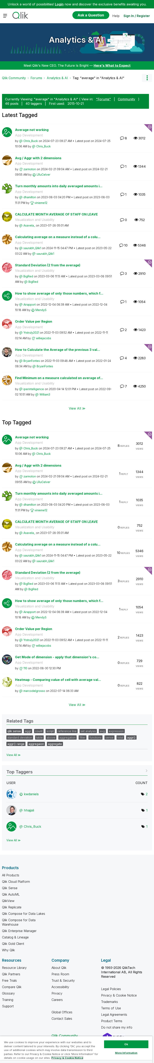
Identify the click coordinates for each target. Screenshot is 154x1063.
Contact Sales (62, 1019)
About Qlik (59, 968)
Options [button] (147, 78)
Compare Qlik (11, 987)
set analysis (88, 731)
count (39, 731)
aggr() (131, 737)
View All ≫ (77, 408)
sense (109, 737)
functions (95, 737)
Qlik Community (14, 78)
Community (126, 99)
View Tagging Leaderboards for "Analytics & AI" (77, 770)
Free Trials (9, 980)
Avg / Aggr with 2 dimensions (38, 158)
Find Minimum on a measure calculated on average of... (59, 378)
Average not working (32, 130)
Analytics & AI (76, 39)
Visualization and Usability (34, 220)
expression (116, 731)
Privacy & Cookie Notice (119, 995)
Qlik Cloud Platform (16, 882)
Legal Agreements (114, 1015)
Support (8, 1006)
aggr (28, 731)
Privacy (57, 993)
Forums (36, 78)
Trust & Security (63, 980)
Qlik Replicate (11, 907)
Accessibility (60, 987)
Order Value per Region (33, 321)
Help (116, 16)
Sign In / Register (137, 16)
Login (59, 4)
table (39, 737)
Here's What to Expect (112, 65)
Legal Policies (111, 989)
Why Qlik (8, 950)
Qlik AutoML (11, 894)
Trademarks (109, 1002)
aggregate (55, 744)
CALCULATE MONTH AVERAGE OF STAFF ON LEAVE (56, 214)
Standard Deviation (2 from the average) (47, 265)
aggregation (67, 737)
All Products (10, 875)
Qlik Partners (11, 974)
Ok (126, 1044)
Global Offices (62, 1012)
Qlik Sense (9, 888)
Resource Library (14, 968)
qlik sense (14, 731)
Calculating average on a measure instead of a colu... (57, 237)
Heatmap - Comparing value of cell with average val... (58, 680)
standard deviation (19, 737)
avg (102, 731)
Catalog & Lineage (15, 937)
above (51, 737)
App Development (29, 135)
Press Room (60, 974)
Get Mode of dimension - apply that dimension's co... (57, 657)
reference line (67, 731)
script (50, 731)
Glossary (8, 993)
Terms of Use (111, 1008)
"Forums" (103, 99)
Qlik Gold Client (13, 944)
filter (82, 737)
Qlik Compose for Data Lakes (23, 914)
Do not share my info (117, 1027)
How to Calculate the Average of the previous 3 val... (57, 350)
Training (7, 1000)
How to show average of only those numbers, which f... (59, 293)
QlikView (8, 901)
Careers (57, 1000)
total (120, 737)
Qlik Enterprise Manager (19, 931)
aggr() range (15, 744)
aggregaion (36, 744)
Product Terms (111, 1021)
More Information (126, 1052)
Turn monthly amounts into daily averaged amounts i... (58, 186)
